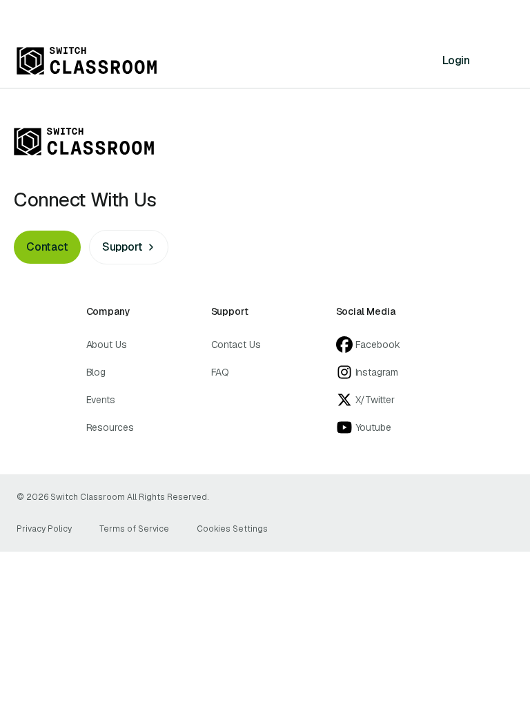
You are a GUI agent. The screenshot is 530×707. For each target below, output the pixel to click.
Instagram (376, 372)
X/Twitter (375, 400)
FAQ (220, 372)
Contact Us (236, 344)
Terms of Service (134, 528)
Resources (110, 427)
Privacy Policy (44, 528)
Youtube (373, 427)
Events (101, 400)
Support (122, 247)
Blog (96, 372)
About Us (106, 344)
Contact (47, 247)
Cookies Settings (232, 528)
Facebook (377, 344)
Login (456, 60)
